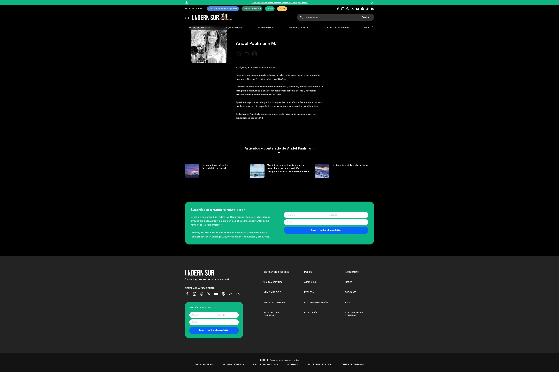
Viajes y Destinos (234, 27)
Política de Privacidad (352, 364)
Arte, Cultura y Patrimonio (336, 27)
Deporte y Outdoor (298, 27)
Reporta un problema (319, 364)
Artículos (310, 282)
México (282, 8)
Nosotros (189, 8)
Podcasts (350, 292)
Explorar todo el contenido (355, 314)
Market (270, 8)
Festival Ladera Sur (252, 8)
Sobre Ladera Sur (204, 364)
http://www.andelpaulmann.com (247, 52)
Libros (348, 282)
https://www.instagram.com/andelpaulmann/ (254, 52)
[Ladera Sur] (212, 17)
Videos (348, 302)
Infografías (352, 272)
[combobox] (335, 17)
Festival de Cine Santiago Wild (222, 8)
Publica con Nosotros (265, 364)
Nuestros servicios (233, 364)
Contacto (293, 364)
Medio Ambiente (266, 27)
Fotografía (310, 312)
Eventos (309, 292)
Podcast (200, 8)
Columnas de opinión (316, 302)
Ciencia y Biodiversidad (199, 27)
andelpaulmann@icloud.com (239, 52)
